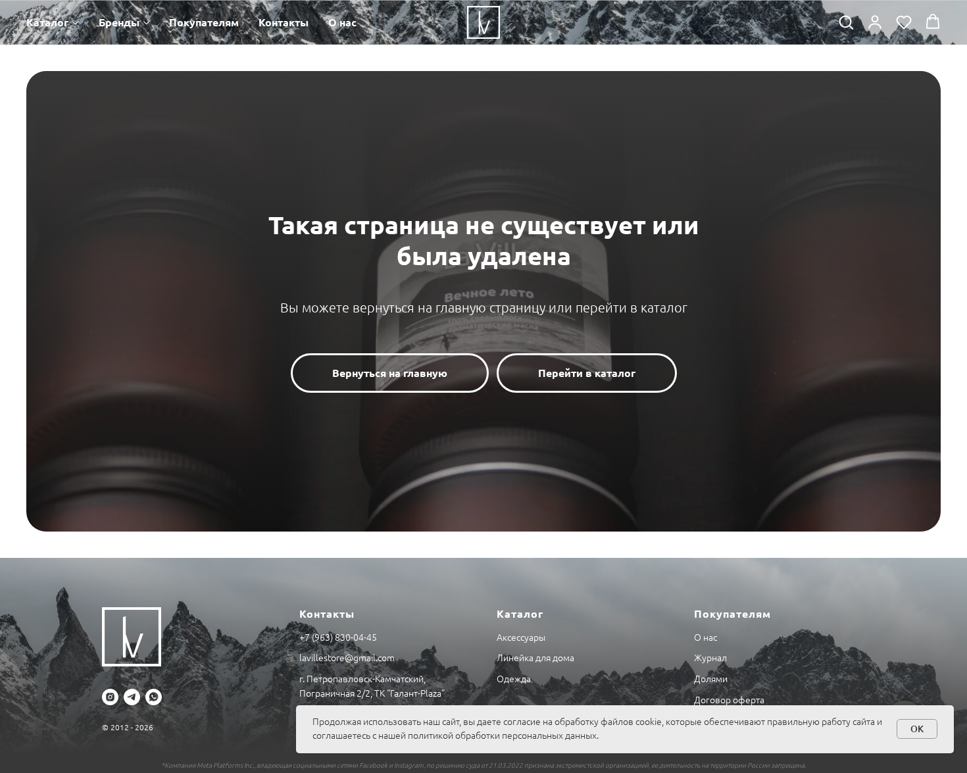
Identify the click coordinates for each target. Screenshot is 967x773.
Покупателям (204, 22)
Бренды (119, 22)
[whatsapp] (153, 697)
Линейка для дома (535, 658)
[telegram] (132, 697)
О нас (342, 22)
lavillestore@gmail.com (347, 658)
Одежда (514, 679)
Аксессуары (521, 637)
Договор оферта (729, 700)
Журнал (710, 658)
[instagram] (110, 697)
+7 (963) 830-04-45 (338, 637)
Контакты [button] (284, 22)
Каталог (47, 22)
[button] (846, 22)
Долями (711, 679)
